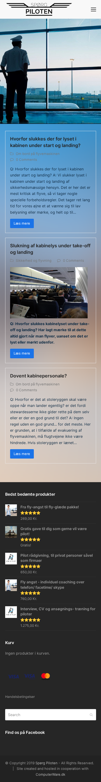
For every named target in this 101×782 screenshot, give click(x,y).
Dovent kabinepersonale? (38, 376)
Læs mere (22, 223)
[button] (93, 9)
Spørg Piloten (46, 763)
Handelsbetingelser (20, 697)
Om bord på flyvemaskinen (38, 154)
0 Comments (26, 160)
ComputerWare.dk (50, 774)
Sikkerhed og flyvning (33, 260)
